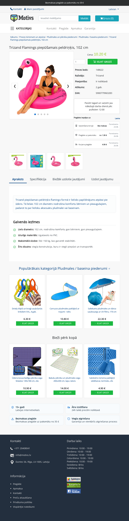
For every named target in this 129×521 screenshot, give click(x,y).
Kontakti (17, 9)
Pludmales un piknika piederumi (62, 37)
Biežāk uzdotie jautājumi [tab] (69, 179)
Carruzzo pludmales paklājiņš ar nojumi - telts (64, 310)
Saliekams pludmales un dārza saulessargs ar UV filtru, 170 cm (102, 310)
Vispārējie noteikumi (24, 506)
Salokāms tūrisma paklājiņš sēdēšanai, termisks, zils (102, 379)
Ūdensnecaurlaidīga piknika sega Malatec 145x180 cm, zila (27, 379)
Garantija (89, 28)
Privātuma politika (22, 502)
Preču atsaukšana (22, 497)
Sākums (14, 37)
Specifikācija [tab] (38, 179)
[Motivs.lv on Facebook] (74, 491)
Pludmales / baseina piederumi (93, 37)
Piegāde (63, 28)
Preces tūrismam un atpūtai (32, 37)
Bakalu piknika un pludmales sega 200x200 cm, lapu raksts (64, 379)
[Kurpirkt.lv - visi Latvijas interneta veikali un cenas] (74, 485)
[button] (114, 9)
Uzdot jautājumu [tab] (102, 179)
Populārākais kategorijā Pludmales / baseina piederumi (63, 268)
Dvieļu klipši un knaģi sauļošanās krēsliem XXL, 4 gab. (27, 310)
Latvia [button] (117, 118)
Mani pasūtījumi (35, 9)
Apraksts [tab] (18, 179)
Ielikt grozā (104, 61)
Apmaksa (76, 28)
